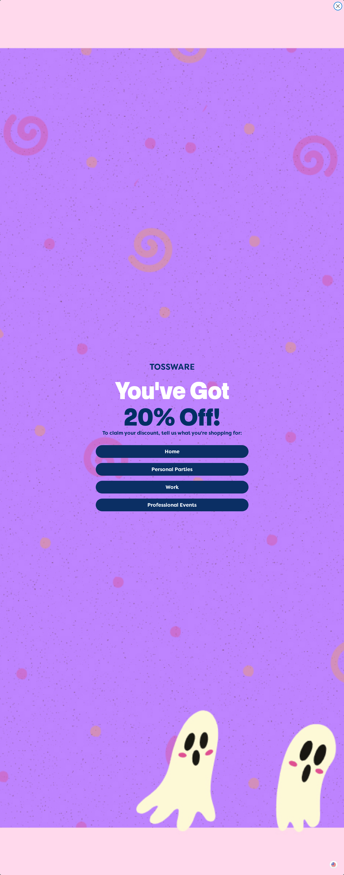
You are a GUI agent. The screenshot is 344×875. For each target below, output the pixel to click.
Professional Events (172, 505)
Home (172, 451)
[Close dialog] (338, 6)
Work (172, 487)
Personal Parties (172, 469)
